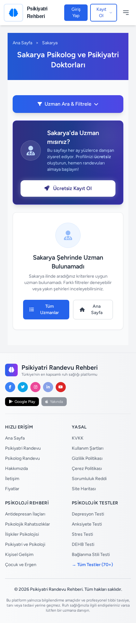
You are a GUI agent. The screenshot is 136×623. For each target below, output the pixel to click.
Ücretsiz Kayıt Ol (72, 188)
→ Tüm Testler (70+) (92, 564)
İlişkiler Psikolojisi (22, 534)
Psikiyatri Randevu (23, 448)
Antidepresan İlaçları (25, 514)
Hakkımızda (16, 468)
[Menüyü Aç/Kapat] (126, 12)
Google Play (25, 401)
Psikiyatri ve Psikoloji (25, 544)
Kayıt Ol (101, 12)
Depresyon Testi (88, 514)
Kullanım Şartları (87, 448)
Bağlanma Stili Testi (91, 554)
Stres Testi (82, 534)
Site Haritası (84, 488)
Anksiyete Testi (87, 524)
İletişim (12, 478)
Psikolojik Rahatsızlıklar (27, 524)
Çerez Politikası (87, 468)
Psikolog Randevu (22, 458)
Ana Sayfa (22, 43)
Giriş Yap (76, 12)
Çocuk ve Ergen (20, 564)
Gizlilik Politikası (87, 458)
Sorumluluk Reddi (89, 478)
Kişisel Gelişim (19, 554)
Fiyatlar (12, 488)
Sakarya (50, 43)
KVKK (77, 438)
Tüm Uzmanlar (49, 309)
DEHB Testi (83, 544)
